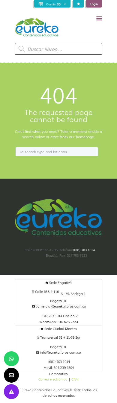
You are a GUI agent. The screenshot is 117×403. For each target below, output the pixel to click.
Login (94, 3)
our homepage (81, 136)
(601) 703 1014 (84, 250)
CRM (75, 379)
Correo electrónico (53, 379)
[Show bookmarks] (78, 4)
